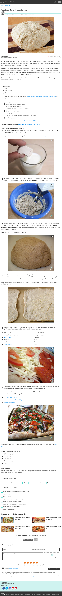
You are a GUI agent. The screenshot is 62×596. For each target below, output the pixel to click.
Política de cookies (55, 594)
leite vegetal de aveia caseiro (49, 136)
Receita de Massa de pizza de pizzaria (53, 518)
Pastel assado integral (9, 402)
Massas (6, 5)
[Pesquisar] (60, 2)
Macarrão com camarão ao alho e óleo (13, 499)
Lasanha (20, 483)
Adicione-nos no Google (55, 57)
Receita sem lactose (50, 96)
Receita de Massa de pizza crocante (22, 527)
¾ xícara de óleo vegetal (12, 111)
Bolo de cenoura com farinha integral (13, 400)
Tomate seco (7, 337)
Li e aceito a (11, 568)
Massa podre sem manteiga (10, 494)
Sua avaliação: (22, 565)
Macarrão (42, 483)
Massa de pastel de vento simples (11, 507)
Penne (25, 483)
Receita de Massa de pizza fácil (53, 527)
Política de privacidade (45, 594)
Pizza (10, 5)
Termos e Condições (36, 594)
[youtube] (13, 588)
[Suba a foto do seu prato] (36, 539)
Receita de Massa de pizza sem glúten (29, 124)
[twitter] (6, 588)
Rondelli (13, 483)
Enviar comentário (54, 569)
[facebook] (3, 588)
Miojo (48, 483)
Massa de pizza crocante (9, 509)
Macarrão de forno (33, 483)
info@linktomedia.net (36, 576)
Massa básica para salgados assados (12, 502)
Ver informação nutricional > (31, 120)
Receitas (2, 5)
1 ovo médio (9, 113)
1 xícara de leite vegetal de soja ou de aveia (17, 109)
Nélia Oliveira (9, 15)
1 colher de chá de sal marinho (14, 118)
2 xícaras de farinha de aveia (13, 106)
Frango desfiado (8, 344)
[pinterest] (16, 588)
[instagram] (9, 588)
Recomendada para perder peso (36, 96)
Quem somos (20, 594)
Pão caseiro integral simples (11, 398)
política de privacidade (13, 568)
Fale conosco (27, 594)
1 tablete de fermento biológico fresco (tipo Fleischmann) (21, 116)
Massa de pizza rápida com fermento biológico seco (16, 492)
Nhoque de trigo (7, 497)
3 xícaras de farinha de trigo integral (15, 104)
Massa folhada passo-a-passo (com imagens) (14, 504)
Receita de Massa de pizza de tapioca (22, 518)
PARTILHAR (55, 3)
